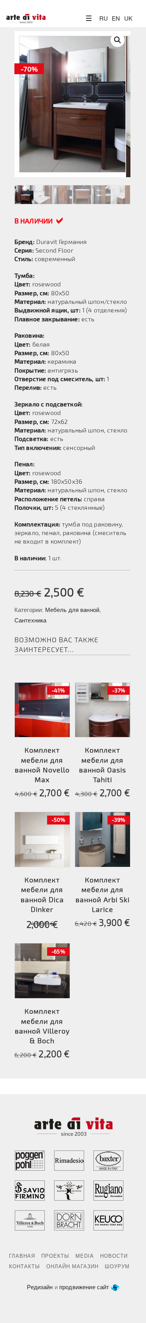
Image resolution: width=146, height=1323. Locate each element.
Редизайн (40, 1287)
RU (103, 18)
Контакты (24, 1266)
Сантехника (30, 620)
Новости (114, 1255)
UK (128, 18)
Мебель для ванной (72, 609)
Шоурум (117, 1266)
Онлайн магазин (72, 1266)
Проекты (55, 1255)
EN (116, 18)
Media (85, 1255)
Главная (22, 1255)
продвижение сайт (84, 1287)
